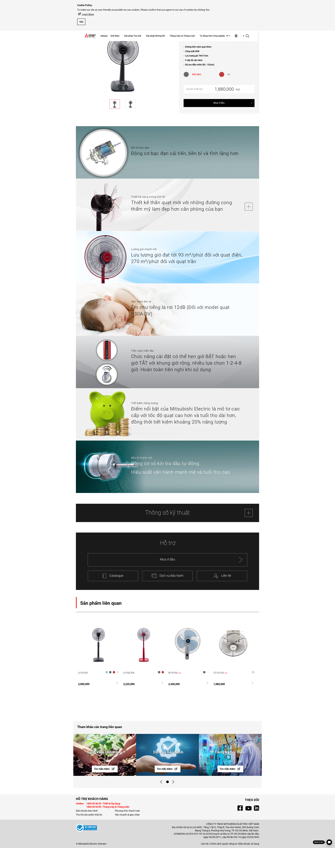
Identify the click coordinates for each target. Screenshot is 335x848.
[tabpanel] (104, 755)
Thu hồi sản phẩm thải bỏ (89, 814)
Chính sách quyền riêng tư (223, 843)
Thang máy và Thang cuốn (182, 36)
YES (81, 21)
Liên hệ (204, 843)
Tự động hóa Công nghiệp (212, 36)
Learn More (88, 14)
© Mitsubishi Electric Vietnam (91, 843)
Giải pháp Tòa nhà (132, 36)
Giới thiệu (114, 36)
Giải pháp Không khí (155, 36)
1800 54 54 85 (94, 806)
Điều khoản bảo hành (87, 810)
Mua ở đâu (219, 102)
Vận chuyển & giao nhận (127, 814)
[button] (228, 36)
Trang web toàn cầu (236, 36)
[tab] (167, 782)
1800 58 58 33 (94, 803)
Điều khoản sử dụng (249, 843)
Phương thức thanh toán (127, 810)
